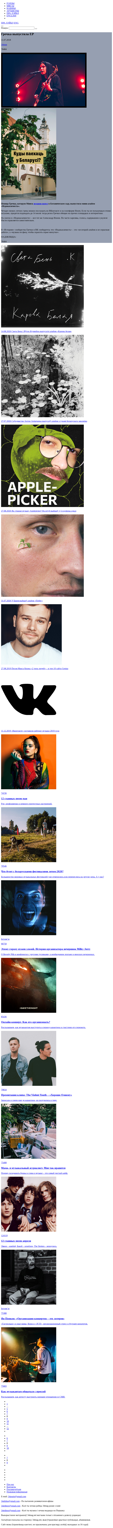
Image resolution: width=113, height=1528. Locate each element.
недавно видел (41, 203)
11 (8, 1424)
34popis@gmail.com (17, 1496)
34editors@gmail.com (10, 1506)
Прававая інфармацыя (17, 1492)
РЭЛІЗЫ (10, 3)
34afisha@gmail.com (10, 1501)
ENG (16, 23)
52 (8, 1429)
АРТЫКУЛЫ (13, 11)
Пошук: (4, 28)
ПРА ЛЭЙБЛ (13, 13)
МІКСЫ (10, 6)
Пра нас (10, 1484)
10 (8, 1421)
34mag (4, 44)
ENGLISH (11, 16)
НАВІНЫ (11, 8)
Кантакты (11, 1487)
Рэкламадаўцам (14, 1489)
